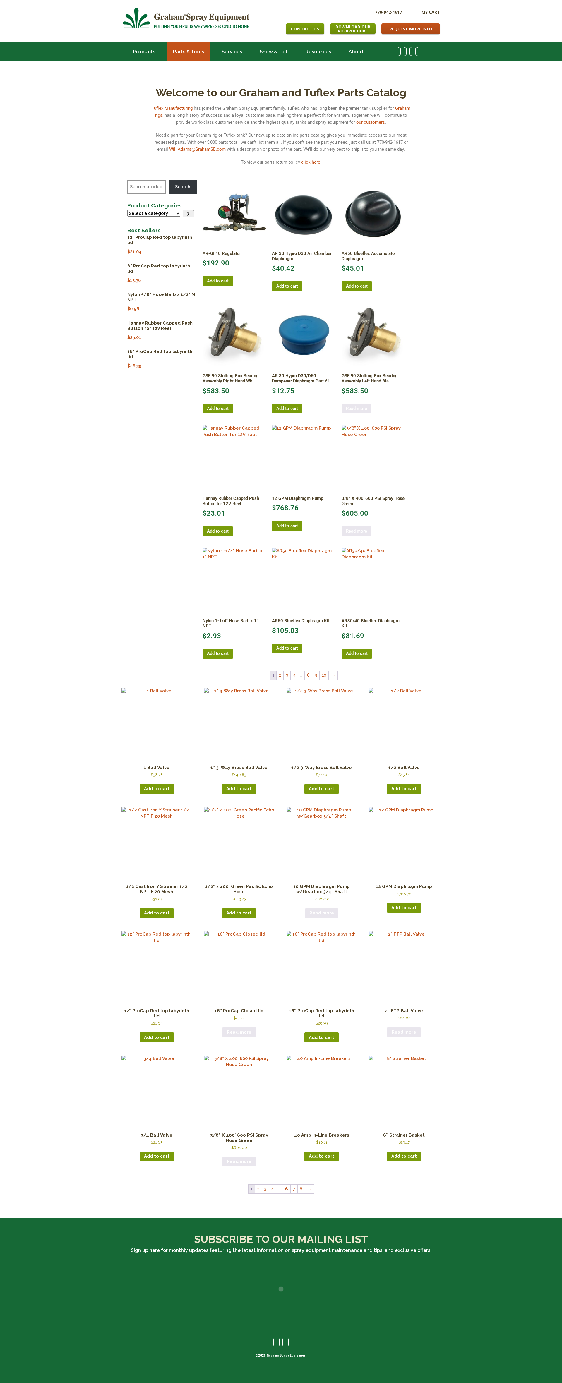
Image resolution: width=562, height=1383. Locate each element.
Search (182, 186)
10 (324, 675)
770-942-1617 (388, 11)
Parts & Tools (188, 51)
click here (310, 162)
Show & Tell (273, 51)
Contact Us (305, 29)
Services (232, 51)
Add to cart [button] (218, 281)
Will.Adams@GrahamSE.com (197, 149)
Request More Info (410, 29)
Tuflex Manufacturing (172, 108)
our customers (370, 122)
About (356, 51)
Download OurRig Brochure (352, 29)
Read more (356, 408)
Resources (318, 51)
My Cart (431, 12)
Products (144, 51)
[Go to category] (188, 213)
